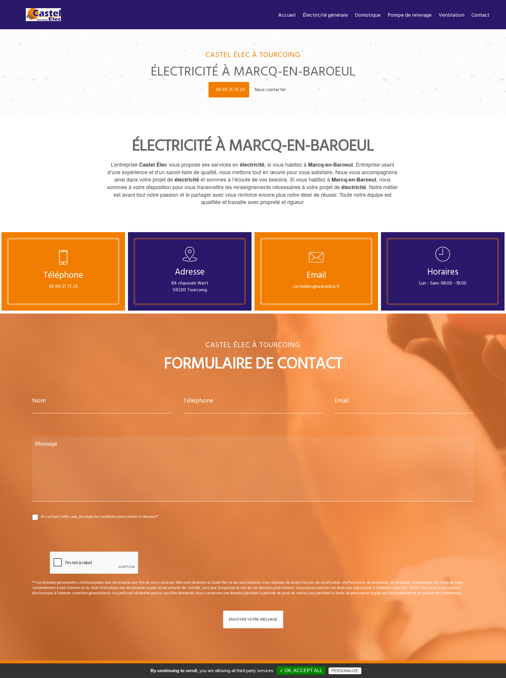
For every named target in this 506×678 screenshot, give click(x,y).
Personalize (344, 671)
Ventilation (451, 15)
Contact (480, 15)
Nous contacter (271, 89)
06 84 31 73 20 (230, 89)
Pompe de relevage (410, 15)
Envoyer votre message (253, 619)
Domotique (368, 15)
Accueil (287, 15)
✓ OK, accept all (301, 670)
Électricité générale (325, 15)
